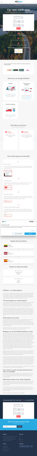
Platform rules (21, 439)
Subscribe (19, 426)
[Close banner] (35, 221)
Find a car (18, 28)
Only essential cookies (18, 233)
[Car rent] (18, 1)
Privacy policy (21, 441)
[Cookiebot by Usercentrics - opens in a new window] (30, 221)
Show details (32, 230)
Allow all (30, 233)
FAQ (19, 438)
